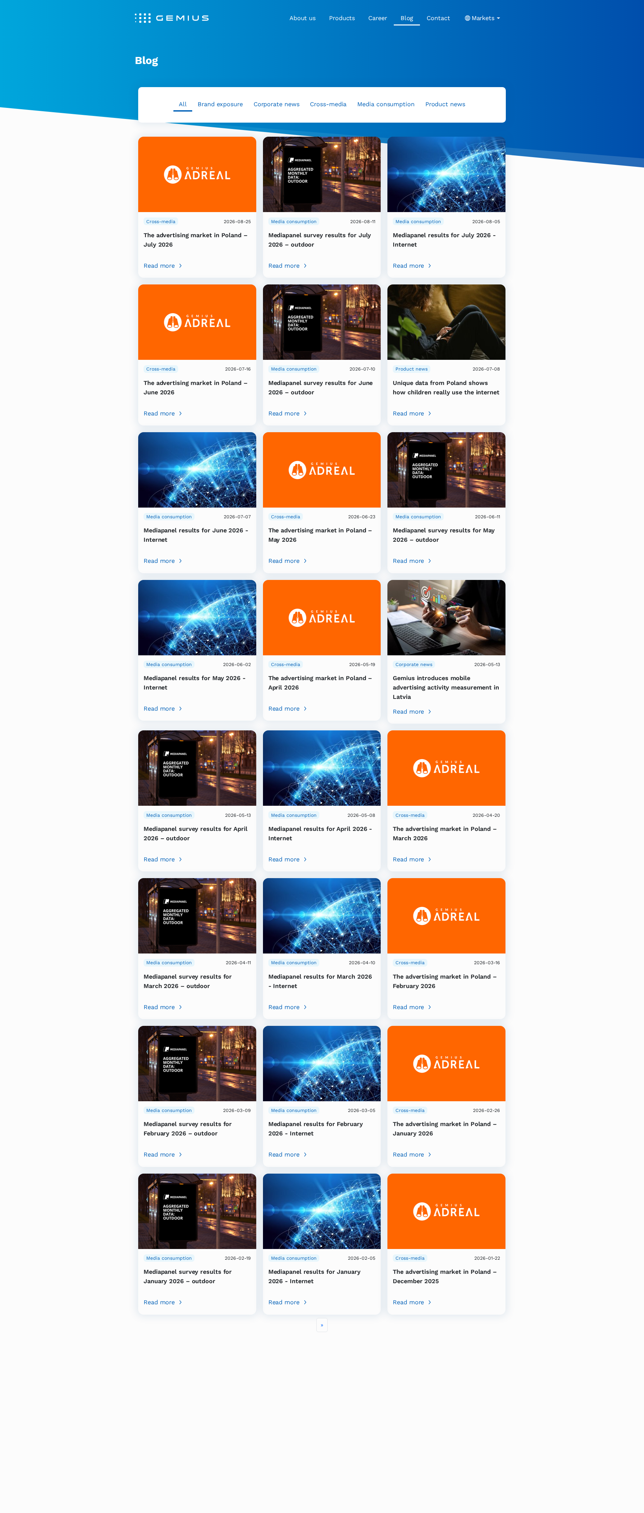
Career (377, 17)
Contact (438, 17)
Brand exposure (220, 104)
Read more (159, 265)
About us (302, 17)
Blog (407, 17)
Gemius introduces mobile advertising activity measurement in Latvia (446, 687)
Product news (445, 104)
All (183, 104)
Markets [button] (483, 17)
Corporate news (277, 104)
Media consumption (385, 104)
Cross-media (328, 104)
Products (342, 17)
